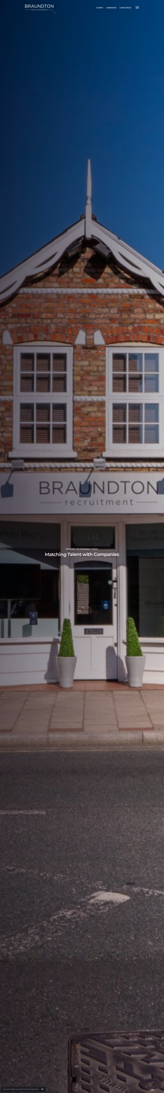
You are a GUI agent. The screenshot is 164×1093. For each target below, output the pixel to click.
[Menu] (137, 7)
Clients (99, 8)
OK (42, 1089)
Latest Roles (125, 8)
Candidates (111, 8)
